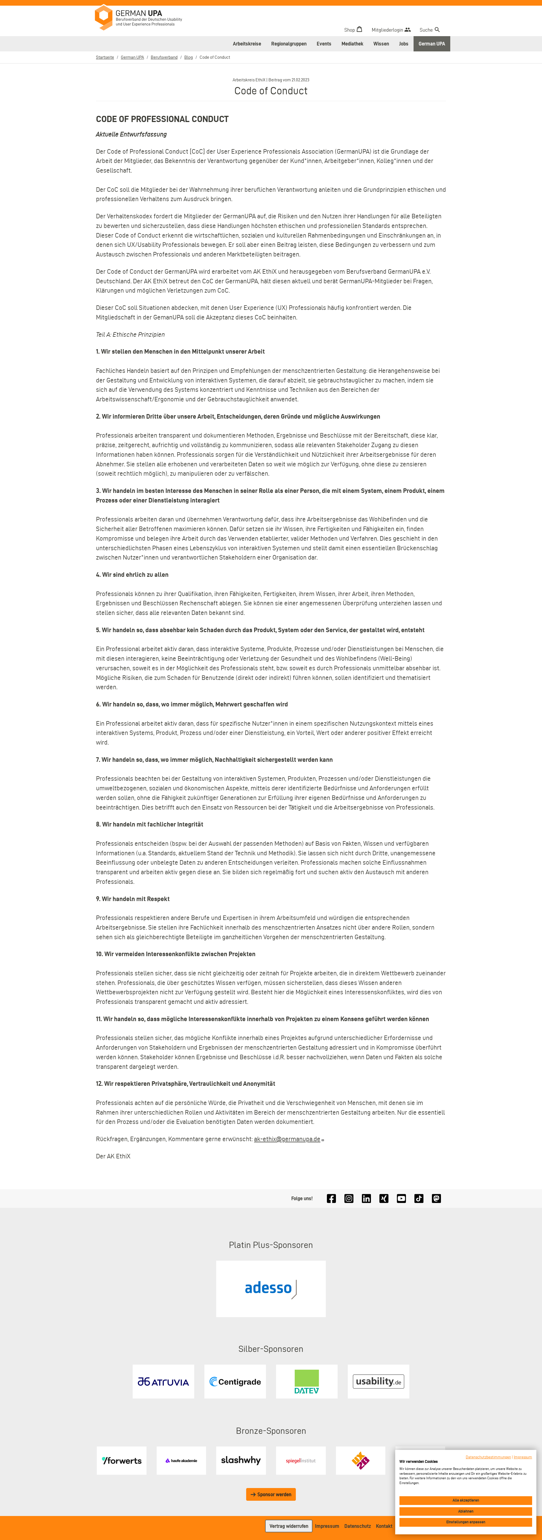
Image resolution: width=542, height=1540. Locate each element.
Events (324, 43)
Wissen (381, 43)
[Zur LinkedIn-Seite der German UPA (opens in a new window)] (366, 1198)
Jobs (403, 43)
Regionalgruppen (289, 43)
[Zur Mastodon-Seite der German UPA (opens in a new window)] (436, 1198)
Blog (188, 57)
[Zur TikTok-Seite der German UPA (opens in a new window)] (419, 1198)
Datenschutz (357, 1526)
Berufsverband (164, 57)
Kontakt (384, 1526)
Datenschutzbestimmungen (488, 1457)
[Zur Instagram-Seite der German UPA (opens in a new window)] (349, 1198)
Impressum (327, 1526)
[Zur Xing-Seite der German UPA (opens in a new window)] (384, 1198)
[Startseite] (143, 19)
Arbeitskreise (247, 43)
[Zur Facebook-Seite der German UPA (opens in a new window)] (331, 1198)
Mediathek (352, 43)
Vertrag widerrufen (289, 1526)
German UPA (432, 43)
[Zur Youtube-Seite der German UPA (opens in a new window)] (401, 1198)
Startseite (105, 57)
